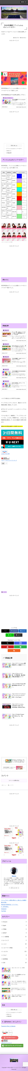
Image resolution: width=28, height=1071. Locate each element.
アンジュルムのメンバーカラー (14, 148)
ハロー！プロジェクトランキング (9, 460)
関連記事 (9, 152)
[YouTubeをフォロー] (7, 646)
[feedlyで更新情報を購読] (20, 646)
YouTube (3, 911)
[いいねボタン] (3, 463)
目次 (12, 145)
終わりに (9, 150)
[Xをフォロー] (7, 643)
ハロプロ (4, 592)
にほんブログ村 (5, 453)
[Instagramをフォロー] (20, 643)
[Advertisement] (14, 56)
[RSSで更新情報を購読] (14, 650)
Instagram (3, 908)
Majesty (14, 876)
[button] (18, 635)
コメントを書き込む (14, 780)
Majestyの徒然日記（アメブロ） (9, 904)
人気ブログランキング (6, 1042)
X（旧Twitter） (5, 906)
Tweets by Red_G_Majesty (8, 1026)
